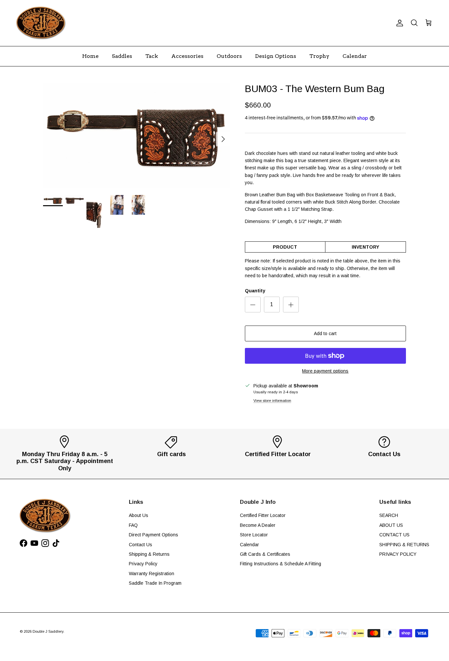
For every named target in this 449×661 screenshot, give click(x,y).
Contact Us (140, 544)
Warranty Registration (151, 573)
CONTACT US (394, 534)
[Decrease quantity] (253, 304)
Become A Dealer (257, 525)
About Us (138, 515)
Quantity (255, 290)
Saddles (122, 56)
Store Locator (254, 534)
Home (90, 56)
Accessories (187, 56)
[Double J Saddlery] (41, 23)
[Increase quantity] (291, 304)
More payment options (325, 371)
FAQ (133, 525)
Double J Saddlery (48, 631)
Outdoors (229, 56)
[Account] (398, 23)
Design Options (275, 56)
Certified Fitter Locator (263, 515)
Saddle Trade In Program (155, 583)
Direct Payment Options (153, 534)
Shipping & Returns (149, 554)
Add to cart (325, 333)
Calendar (355, 56)
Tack (151, 56)
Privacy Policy (143, 563)
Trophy (319, 56)
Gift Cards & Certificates (265, 554)
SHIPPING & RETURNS (404, 544)
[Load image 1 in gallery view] (136, 135)
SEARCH (388, 515)
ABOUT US (391, 525)
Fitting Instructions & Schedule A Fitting (280, 563)
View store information (272, 401)
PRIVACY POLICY (397, 554)
